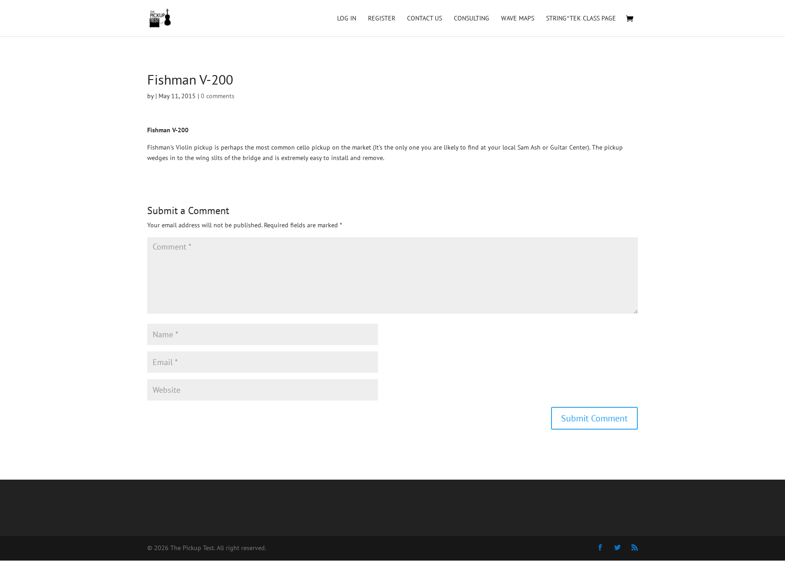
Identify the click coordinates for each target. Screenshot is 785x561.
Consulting (471, 18)
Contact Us (424, 18)
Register (381, 18)
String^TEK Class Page (581, 18)
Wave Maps (517, 18)
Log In (346, 18)
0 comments (217, 96)
